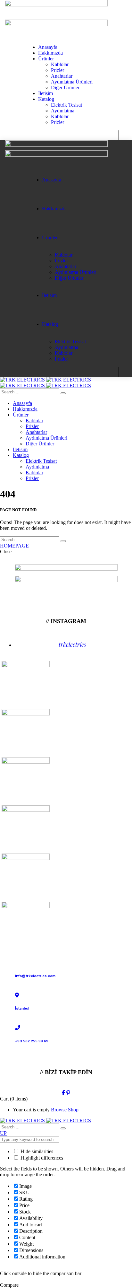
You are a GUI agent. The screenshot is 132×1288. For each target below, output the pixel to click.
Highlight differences (41, 1158)
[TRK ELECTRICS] (45, 379)
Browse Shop (64, 1109)
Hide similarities (36, 1151)
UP (3, 1133)
